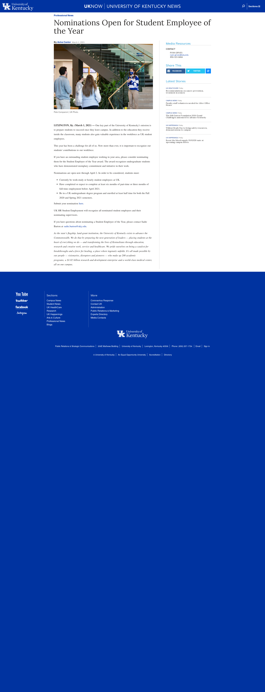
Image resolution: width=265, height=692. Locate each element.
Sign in (207, 346)
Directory (168, 354)
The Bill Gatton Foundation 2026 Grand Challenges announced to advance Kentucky (186, 116)
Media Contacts (98, 317)
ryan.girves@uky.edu (179, 55)
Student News (53, 303)
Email (198, 346)
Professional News (63, 15)
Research (51, 310)
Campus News (54, 300)
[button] (254, 6)
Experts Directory (99, 314)
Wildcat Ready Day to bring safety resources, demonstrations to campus (186, 129)
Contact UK (96, 303)
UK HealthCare (54, 307)
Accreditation (155, 354)
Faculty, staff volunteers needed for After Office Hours (188, 104)
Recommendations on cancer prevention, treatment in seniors (184, 92)
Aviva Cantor (64, 42)
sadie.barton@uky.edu (75, 226)
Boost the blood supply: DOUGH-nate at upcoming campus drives (185, 141)
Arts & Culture (53, 317)
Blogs (49, 324)
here (81, 203)
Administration (98, 307)
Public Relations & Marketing (105, 310)
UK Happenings (54, 314)
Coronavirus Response (102, 300)
